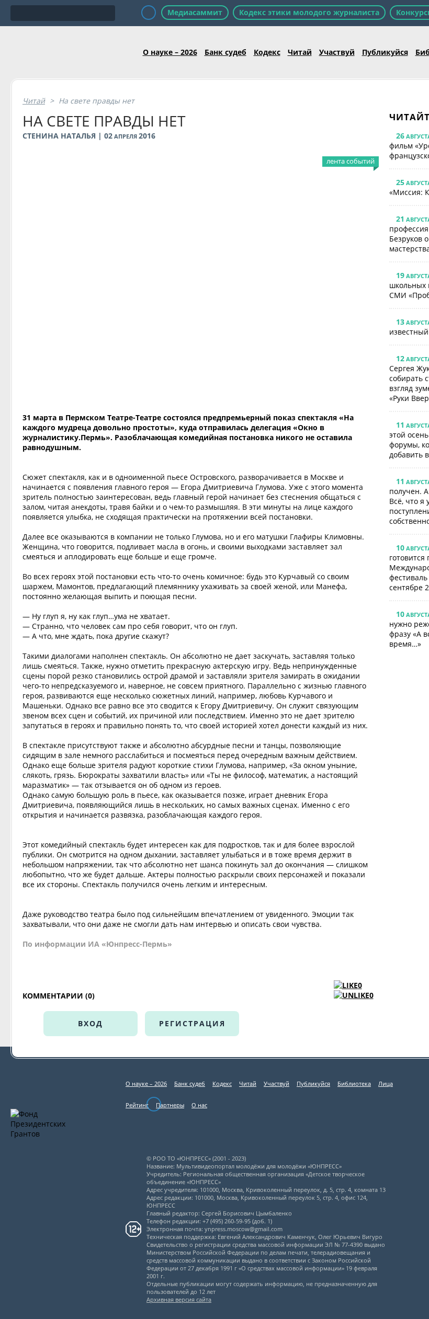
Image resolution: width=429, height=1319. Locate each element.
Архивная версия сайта (178, 1299)
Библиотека (354, 1083)
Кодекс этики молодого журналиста (309, 12)
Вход (90, 1023)
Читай (300, 52)
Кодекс (267, 52)
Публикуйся (385, 52)
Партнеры (170, 1105)
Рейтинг (137, 1105)
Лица (385, 1083)
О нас (199, 1105)
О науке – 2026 (170, 52)
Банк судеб (225, 52)
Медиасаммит (194, 12)
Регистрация (192, 1023)
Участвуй (337, 52)
